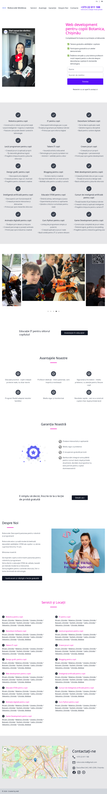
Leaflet (54, 777)
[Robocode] (53, 281)
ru (97, 1)
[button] (35, 760)
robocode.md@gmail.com (86, 762)
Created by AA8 (13, 791)
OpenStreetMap (63, 777)
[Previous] (5, 281)
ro (102, 1)
